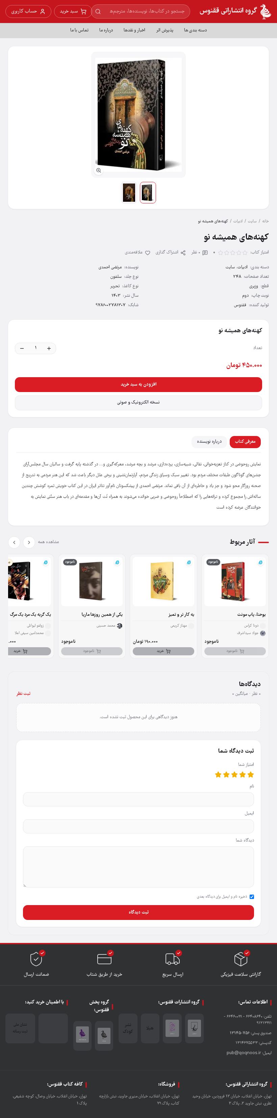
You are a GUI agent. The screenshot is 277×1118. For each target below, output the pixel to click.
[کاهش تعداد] (22, 348)
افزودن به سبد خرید (138, 384)
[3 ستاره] (234, 774)
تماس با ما (79, 30)
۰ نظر (195, 252)
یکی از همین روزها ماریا (102, 615)
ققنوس (240, 305)
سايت (252, 221)
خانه (265, 221)
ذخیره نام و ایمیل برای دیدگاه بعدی (222, 897)
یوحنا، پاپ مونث (251, 615)
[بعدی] (14, 542)
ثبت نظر (23, 694)
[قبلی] (29, 542)
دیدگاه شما (245, 840)
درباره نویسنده (209, 442)
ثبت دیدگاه (139, 912)
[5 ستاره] (218, 774)
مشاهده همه (48, 542)
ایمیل (249, 813)
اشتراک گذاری (167, 252)
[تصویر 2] (129, 192)
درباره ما (106, 30)
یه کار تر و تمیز (181, 615)
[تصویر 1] (148, 192)
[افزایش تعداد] (49, 348)
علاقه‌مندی (134, 252)
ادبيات (238, 221)
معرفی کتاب (245, 442)
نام (252, 786)
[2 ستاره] (242, 774)
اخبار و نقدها (134, 30)
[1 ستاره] (250, 774)
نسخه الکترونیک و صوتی (138, 402)
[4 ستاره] (226, 774)
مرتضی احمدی (110, 267)
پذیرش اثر (164, 30)
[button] (138, 115)
